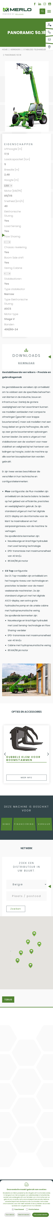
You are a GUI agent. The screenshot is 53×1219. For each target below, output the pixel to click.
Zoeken (15, 908)
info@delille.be (20, 1082)
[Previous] (5, 754)
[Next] (48, 754)
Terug (8, 999)
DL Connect (15, 1032)
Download (26, 363)
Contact (15, 1044)
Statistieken (34, 1209)
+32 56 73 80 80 (21, 1077)
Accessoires (15, 1026)
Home (5, 49)
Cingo (11, 1016)
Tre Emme (13, 1021)
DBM (10, 1010)
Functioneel (19, 1209)
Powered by (13, 14)
